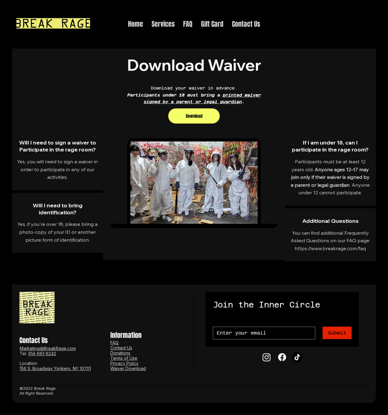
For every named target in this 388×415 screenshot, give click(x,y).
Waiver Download (128, 368)
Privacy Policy (124, 363)
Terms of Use (123, 358)
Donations (120, 352)
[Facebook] (282, 357)
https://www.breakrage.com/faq (330, 248)
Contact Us (121, 347)
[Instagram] (266, 357)
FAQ (114, 342)
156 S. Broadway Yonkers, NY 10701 (55, 368)
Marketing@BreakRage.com (48, 348)
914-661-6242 (42, 353)
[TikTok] (297, 357)
